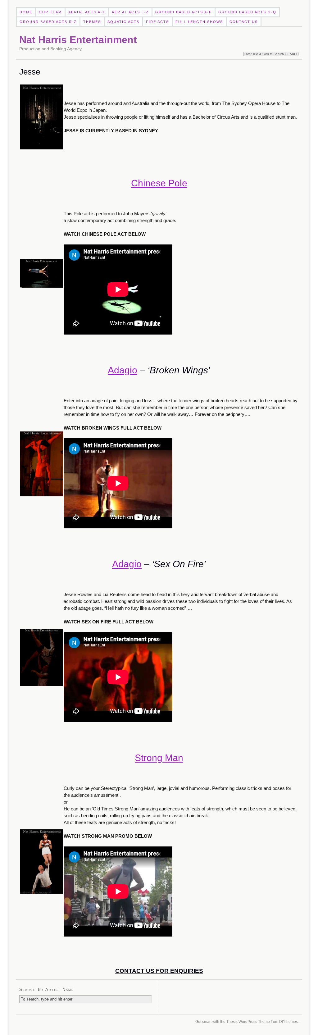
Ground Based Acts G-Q (247, 12)
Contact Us (243, 22)
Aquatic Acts (123, 22)
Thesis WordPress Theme (248, 1021)
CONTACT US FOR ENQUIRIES (159, 971)
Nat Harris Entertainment (78, 39)
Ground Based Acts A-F (183, 12)
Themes (92, 22)
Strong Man (159, 758)
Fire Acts (157, 22)
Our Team (50, 12)
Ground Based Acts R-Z (48, 22)
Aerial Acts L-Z (130, 12)
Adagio (122, 370)
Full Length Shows (199, 22)
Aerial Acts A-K (86, 12)
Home (26, 12)
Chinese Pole (159, 183)
